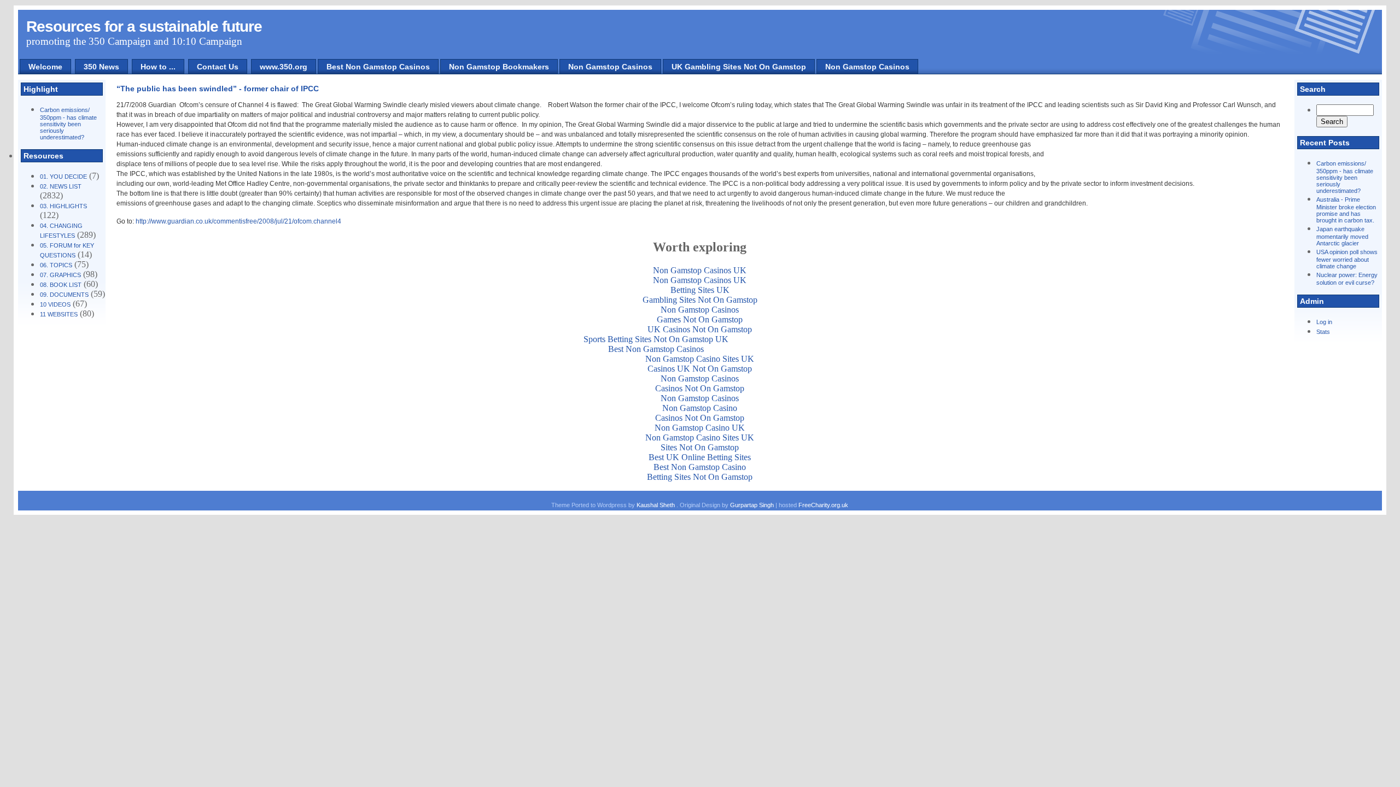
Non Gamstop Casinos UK (699, 270)
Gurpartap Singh (752, 505)
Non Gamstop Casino (699, 408)
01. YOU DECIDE (63, 176)
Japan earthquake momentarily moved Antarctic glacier (1342, 236)
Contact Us (217, 66)
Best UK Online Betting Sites (700, 457)
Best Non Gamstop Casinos (378, 66)
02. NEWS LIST (60, 186)
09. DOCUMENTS (64, 294)
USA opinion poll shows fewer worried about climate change (1347, 259)
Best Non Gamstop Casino (700, 467)
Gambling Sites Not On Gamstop (700, 299)
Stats (1323, 331)
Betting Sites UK (700, 290)
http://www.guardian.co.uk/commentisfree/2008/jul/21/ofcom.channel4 (238, 221)
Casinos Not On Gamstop (699, 388)
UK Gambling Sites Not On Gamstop (739, 66)
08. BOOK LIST (60, 284)
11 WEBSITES (59, 314)
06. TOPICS (56, 265)
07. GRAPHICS (60, 275)
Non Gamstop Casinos (610, 66)
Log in (1324, 322)
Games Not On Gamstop (700, 319)
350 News (101, 66)
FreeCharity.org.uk (823, 505)
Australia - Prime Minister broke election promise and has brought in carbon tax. (1346, 210)
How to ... (158, 66)
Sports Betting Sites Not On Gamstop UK (656, 339)
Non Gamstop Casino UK (700, 427)
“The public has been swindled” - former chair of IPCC (217, 88)
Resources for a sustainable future (144, 26)
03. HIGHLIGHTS (63, 206)
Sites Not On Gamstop (700, 447)
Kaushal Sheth (656, 505)
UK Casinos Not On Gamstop (700, 329)
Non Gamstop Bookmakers (499, 66)
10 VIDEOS (55, 304)
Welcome (45, 66)
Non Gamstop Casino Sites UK (699, 358)
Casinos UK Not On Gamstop (700, 368)
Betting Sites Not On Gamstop (699, 476)
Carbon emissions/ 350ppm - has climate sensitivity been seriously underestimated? (68, 123)
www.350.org (283, 66)
